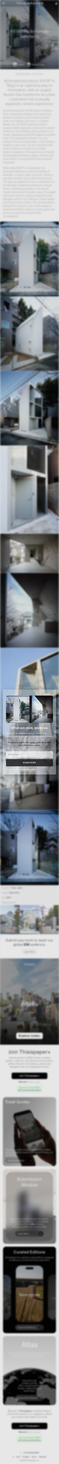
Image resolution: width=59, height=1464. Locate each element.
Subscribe (29, 763)
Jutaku (33, 742)
